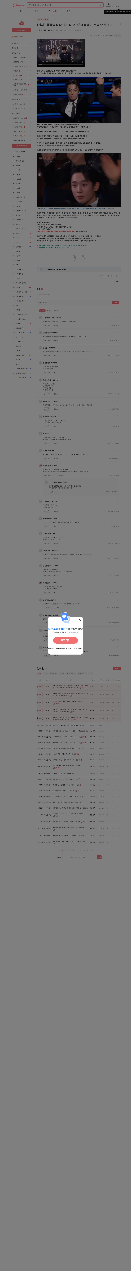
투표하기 (65, 640)
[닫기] (80, 620)
